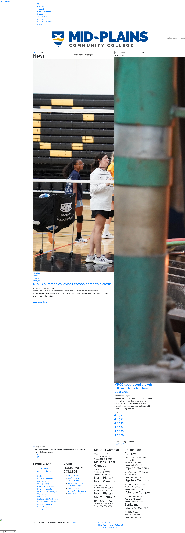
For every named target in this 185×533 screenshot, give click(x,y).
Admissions (172, 38)
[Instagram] (38, 457)
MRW (74, 522)
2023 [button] (120, 423)
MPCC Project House (76, 483)
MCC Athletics (73, 475)
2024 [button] (120, 427)
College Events (43, 484)
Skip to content (6, 1)
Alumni (40, 473)
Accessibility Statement (107, 527)
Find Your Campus (121, 444)
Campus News (43, 481)
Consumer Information (46, 486)
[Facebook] (37, 454)
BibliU (39, 476)
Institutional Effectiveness (47, 499)
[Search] (38, 4)
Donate (40, 14)
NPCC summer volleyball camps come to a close (72, 284)
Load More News (40, 302)
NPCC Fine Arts (74, 486)
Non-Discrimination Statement (110, 525)
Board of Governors (45, 479)
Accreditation (42, 468)
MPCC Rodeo (73, 481)
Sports (36, 278)
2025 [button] (120, 431)
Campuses (41, 6)
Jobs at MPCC (43, 17)
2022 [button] (120, 419)
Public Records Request (47, 502)
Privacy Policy (104, 522)
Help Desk (41, 497)
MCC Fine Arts (74, 478)
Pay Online (41, 19)
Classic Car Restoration (77, 491)
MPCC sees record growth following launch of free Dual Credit (133, 388)
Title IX (40, 509)
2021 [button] (119, 415)
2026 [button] (120, 435)
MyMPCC (41, 24)
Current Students (44, 11)
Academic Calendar (45, 471)
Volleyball (37, 281)
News (35, 276)
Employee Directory (45, 489)
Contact (40, 9)
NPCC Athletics (74, 488)
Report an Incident (44, 22)
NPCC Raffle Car (74, 493)
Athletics (36, 273)
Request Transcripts (45, 507)
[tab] (133, 415)
